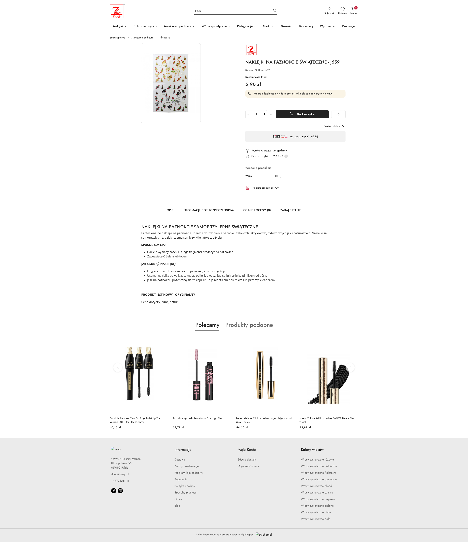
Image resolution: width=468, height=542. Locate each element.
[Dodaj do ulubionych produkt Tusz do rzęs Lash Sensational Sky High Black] (227, 339)
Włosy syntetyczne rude (315, 519)
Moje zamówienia (249, 466)
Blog (177, 506)
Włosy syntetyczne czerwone (319, 479)
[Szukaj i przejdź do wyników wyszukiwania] (274, 11)
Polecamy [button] (207, 325)
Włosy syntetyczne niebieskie (319, 466)
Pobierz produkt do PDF (266, 188)
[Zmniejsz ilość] (248, 114)
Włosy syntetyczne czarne (317, 492)
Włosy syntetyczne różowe (317, 459)
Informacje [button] (182, 449)
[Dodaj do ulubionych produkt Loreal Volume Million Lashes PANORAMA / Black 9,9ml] (354, 339)
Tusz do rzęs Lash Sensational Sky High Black (198, 418)
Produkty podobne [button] (249, 325)
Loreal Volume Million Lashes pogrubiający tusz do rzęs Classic (265, 420)
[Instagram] (120, 490)
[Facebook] (113, 490)
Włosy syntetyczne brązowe (318, 499)
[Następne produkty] (350, 367)
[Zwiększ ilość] (264, 114)
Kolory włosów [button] (312, 449)
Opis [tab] (170, 210)
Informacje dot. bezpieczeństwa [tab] (208, 210)
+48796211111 (120, 481)
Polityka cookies (184, 486)
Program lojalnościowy (188, 473)
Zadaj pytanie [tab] (290, 210)
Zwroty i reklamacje (186, 466)
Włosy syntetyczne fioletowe (318, 473)
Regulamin (180, 479)
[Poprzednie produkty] (117, 367)
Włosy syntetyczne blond (316, 486)
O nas (178, 499)
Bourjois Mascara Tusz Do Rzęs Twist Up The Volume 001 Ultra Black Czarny (135, 420)
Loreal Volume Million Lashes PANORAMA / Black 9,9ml (327, 420)
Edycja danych (247, 459)
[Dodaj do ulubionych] (338, 114)
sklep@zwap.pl (120, 474)
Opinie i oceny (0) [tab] (257, 210)
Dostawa (179, 459)
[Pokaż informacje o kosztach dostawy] (286, 156)
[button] (268, 26)
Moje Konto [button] (247, 449)
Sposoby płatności (185, 492)
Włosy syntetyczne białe (316, 512)
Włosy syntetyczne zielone (317, 506)
